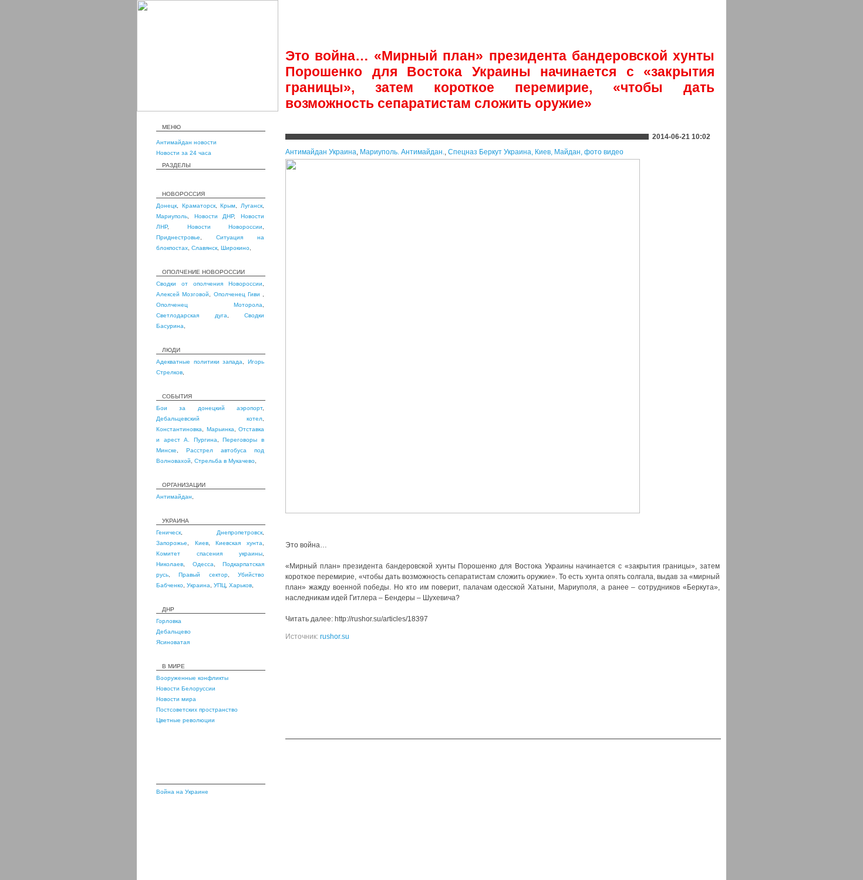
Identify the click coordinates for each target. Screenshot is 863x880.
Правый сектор (202, 574)
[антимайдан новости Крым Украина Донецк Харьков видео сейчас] (207, 109)
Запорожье (171, 543)
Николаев (169, 564)
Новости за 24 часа (183, 153)
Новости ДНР (214, 216)
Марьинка (220, 429)
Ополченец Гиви (238, 294)
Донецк (166, 205)
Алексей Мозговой (182, 294)
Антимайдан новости (186, 142)
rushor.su (334, 636)
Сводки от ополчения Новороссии (209, 283)
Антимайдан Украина (320, 152)
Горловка (168, 621)
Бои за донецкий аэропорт (209, 408)
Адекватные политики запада (199, 361)
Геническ (168, 532)
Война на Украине (182, 791)
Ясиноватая (173, 642)
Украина (198, 585)
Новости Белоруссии (185, 688)
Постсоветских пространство (197, 709)
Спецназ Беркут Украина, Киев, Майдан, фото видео (535, 152)
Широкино (235, 248)
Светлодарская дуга (191, 315)
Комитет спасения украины (209, 553)
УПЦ (219, 585)
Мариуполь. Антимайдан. (402, 152)
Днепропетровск (239, 532)
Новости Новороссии (225, 227)
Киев (201, 543)
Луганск (251, 205)
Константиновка (179, 429)
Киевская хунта (238, 543)
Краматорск (198, 205)
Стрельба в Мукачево (224, 461)
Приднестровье (178, 237)
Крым (227, 205)
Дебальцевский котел (209, 418)
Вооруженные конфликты (192, 678)
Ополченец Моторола (209, 305)
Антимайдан (174, 496)
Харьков (240, 585)
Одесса (203, 564)
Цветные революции (185, 720)
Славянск (204, 248)
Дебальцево (173, 631)
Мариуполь (171, 216)
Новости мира (176, 699)
